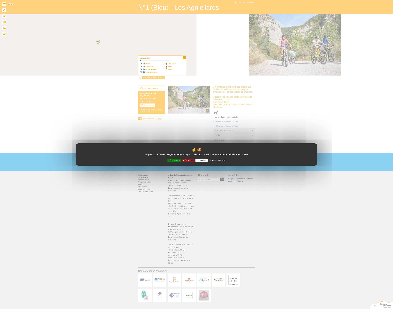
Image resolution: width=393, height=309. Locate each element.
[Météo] (4, 28)
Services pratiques (151, 72)
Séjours (169, 69)
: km (145, 58)
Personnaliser (201, 160)
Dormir (169, 66)
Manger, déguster (151, 69)
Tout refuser (188, 160)
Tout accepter (175, 160)
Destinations (149, 66)
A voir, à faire (171, 63)
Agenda (147, 63)
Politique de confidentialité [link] (217, 160)
